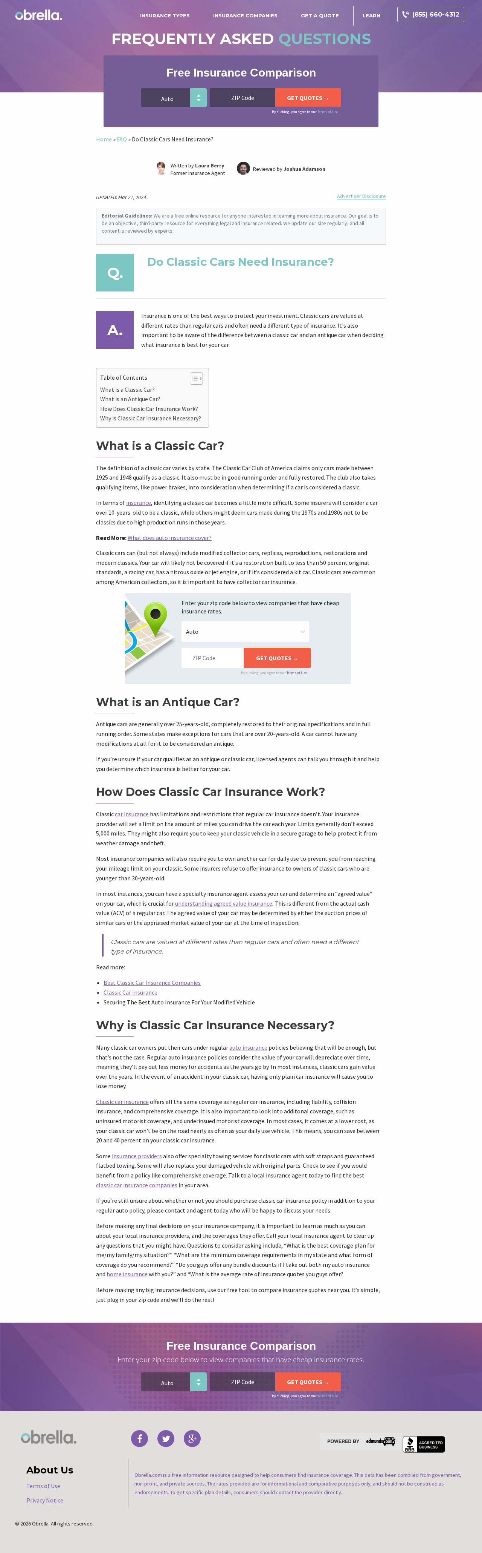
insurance (138, 502)
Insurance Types (165, 15)
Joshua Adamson (304, 169)
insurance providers (137, 1156)
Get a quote (320, 15)
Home (104, 139)
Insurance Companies (245, 15)
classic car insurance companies (136, 1185)
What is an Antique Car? (130, 399)
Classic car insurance (122, 1101)
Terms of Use (327, 111)
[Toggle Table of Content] (192, 378)
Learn (371, 15)
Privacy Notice (44, 1500)
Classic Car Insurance (130, 992)
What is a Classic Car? (127, 389)
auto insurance (248, 1047)
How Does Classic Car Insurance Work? (149, 408)
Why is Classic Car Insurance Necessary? (150, 418)
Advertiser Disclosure (361, 196)
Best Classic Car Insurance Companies (152, 982)
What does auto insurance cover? (170, 537)
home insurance (127, 1274)
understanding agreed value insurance (223, 903)
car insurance (132, 814)
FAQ (122, 139)
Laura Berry (209, 165)
